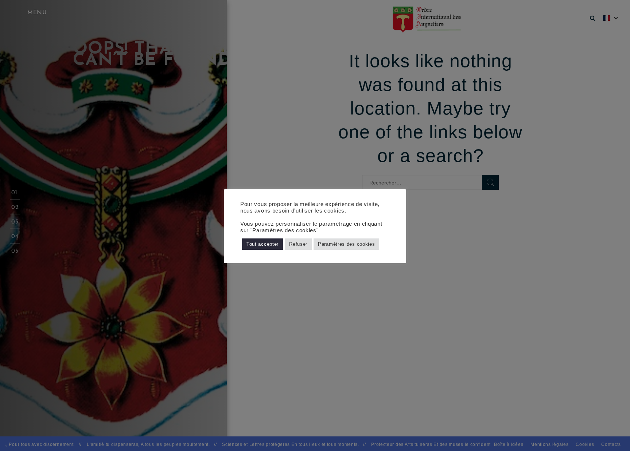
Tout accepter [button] (262, 244)
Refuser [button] (298, 244)
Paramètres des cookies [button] (346, 244)
